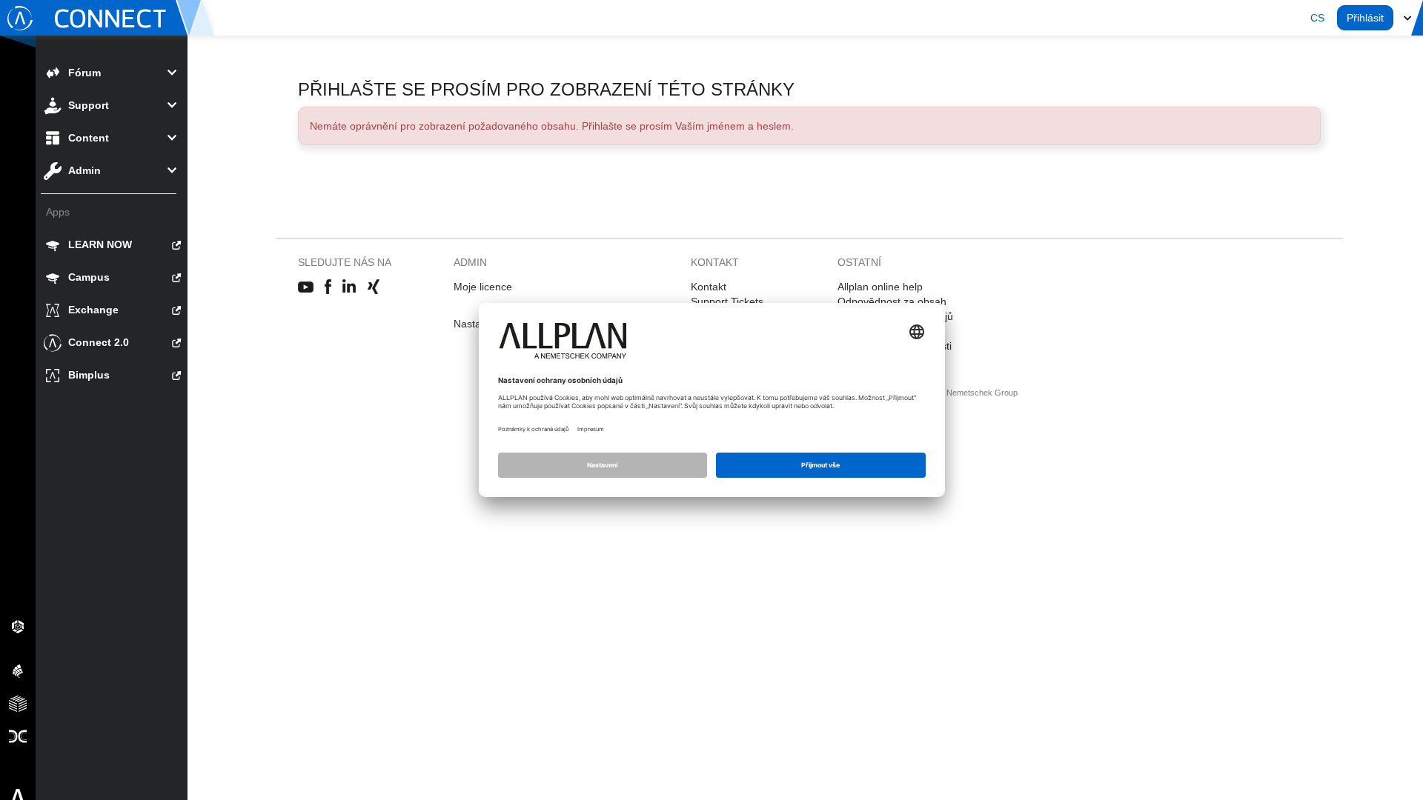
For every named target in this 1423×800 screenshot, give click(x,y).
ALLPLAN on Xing (373, 287)
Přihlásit (1365, 18)
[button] (1317, 18)
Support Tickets (727, 301)
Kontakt (708, 287)
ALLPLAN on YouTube (306, 287)
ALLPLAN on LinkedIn (349, 287)
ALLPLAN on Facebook (328, 287)
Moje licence (483, 287)
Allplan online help (880, 287)
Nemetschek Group (982, 392)
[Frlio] (18, 703)
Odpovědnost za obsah (891, 301)
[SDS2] (18, 626)
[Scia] (18, 670)
